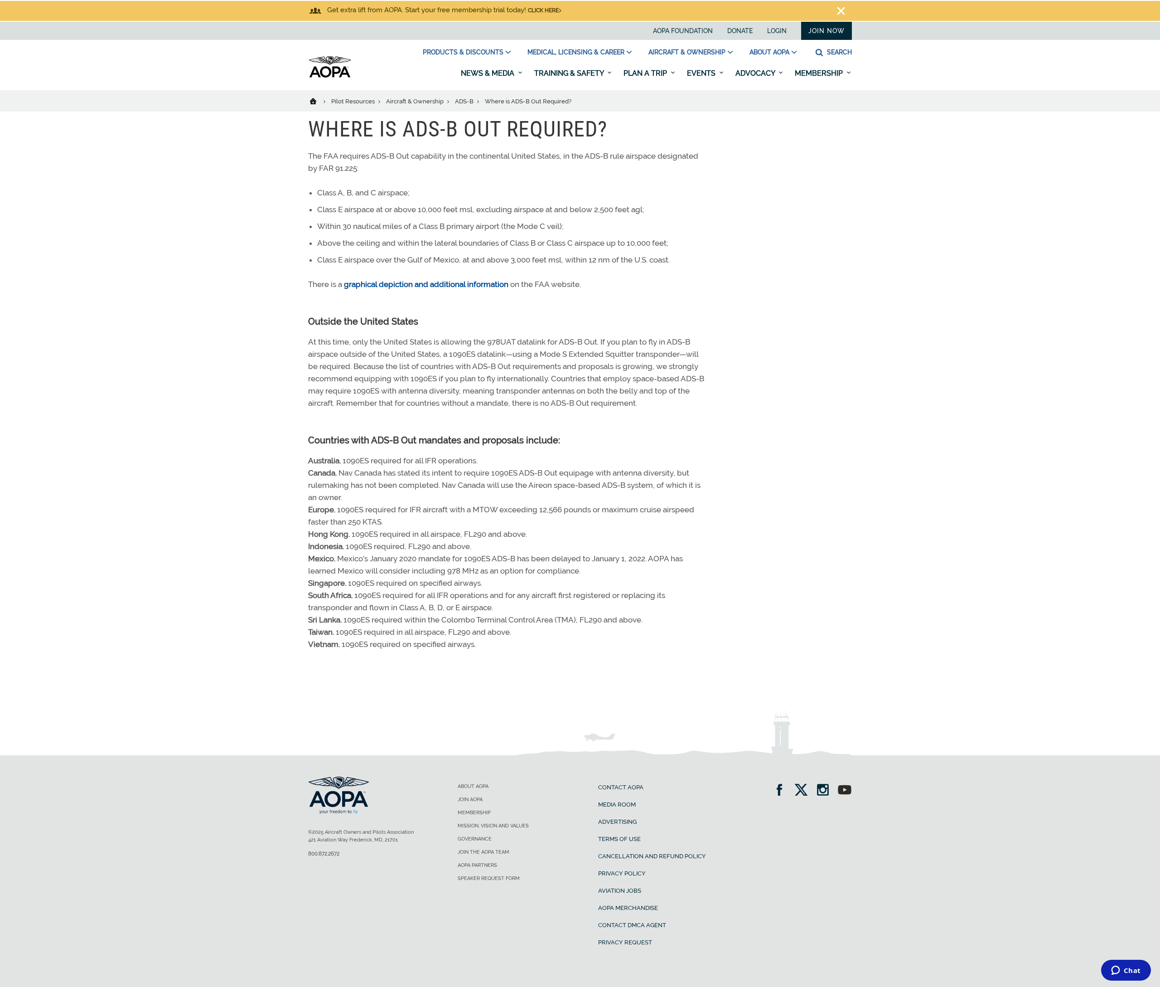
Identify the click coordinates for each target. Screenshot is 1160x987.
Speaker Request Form (489, 878)
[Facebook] (782, 791)
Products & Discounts (463, 52)
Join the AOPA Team (483, 852)
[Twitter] (804, 791)
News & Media (488, 73)
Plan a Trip (646, 73)
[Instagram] (826, 791)
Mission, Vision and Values (493, 826)
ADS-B (465, 101)
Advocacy (756, 73)
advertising (617, 821)
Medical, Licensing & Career (575, 52)
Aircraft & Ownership (686, 52)
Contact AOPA (620, 787)
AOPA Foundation (683, 30)
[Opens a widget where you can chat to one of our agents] (1126, 971)
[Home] (318, 100)
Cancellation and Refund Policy (652, 856)
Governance (475, 839)
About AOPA (769, 52)
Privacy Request (625, 942)
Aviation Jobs (619, 890)
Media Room (617, 804)
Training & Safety (569, 73)
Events (702, 73)
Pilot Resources (353, 101)
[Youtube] (844, 791)
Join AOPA (470, 799)
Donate (740, 30)
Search (838, 52)
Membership (820, 73)
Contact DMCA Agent (632, 925)
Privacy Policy (622, 873)
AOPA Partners (477, 865)
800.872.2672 (323, 854)
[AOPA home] (330, 75)
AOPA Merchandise (628, 907)
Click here (543, 10)
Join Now (826, 30)
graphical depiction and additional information (426, 284)
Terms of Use (619, 839)
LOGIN (777, 30)
